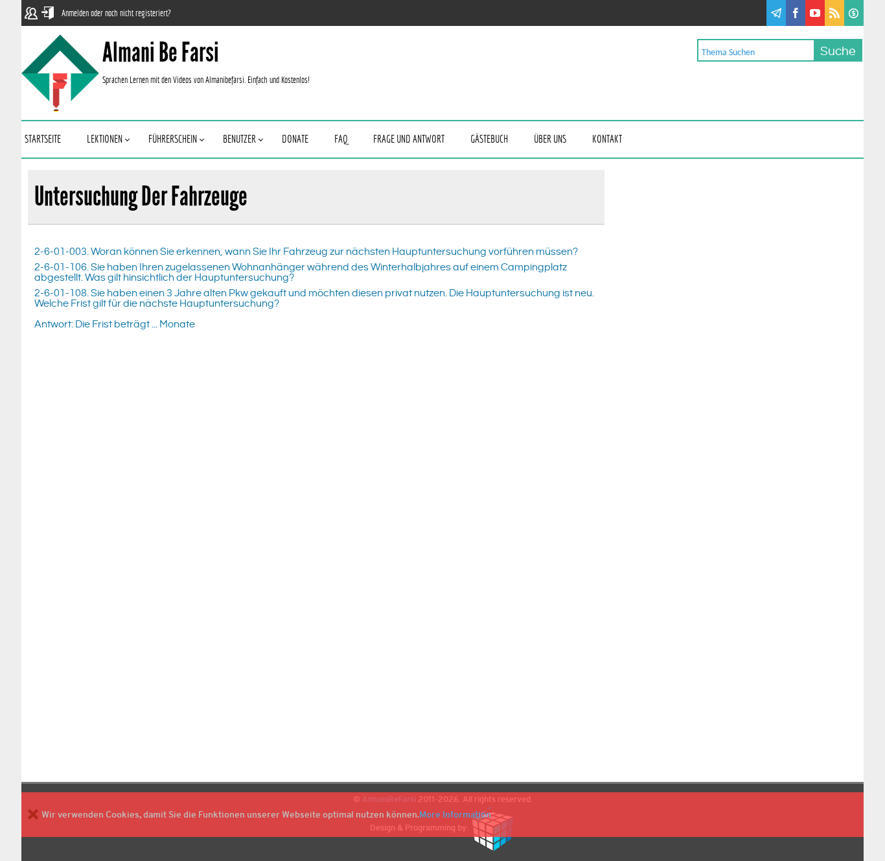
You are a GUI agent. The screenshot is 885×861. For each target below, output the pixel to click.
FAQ (340, 139)
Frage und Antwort (408, 139)
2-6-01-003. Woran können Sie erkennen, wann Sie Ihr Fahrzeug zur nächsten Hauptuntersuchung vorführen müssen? (306, 251)
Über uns (550, 139)
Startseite (43, 139)
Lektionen (104, 139)
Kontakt (607, 139)
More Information (455, 814)
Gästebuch (489, 139)
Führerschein (172, 139)
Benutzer (239, 139)
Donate (295, 139)
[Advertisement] (713, 416)
